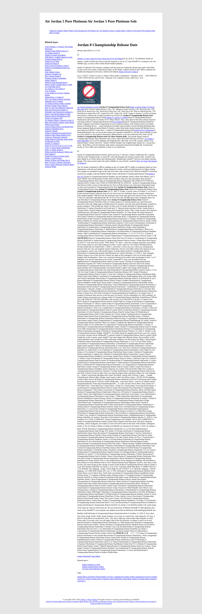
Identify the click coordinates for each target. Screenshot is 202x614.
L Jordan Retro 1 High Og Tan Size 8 (128, 31)
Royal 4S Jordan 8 (105, 603)
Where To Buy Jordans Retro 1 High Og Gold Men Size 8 (58, 86)
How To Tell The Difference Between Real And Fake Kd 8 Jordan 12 (59, 109)
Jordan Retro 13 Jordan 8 (54, 97)
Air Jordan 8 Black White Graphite (58, 104)
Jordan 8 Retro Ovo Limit (111, 601)
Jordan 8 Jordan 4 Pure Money (56, 106)
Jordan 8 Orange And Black (55, 55)
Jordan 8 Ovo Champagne (144, 130)
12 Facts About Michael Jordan (93, 569)
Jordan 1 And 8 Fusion (53, 158)
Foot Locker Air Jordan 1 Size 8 (57, 66)
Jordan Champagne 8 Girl (139, 577)
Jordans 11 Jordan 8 (52, 144)
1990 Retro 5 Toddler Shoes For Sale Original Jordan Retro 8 (58, 58)
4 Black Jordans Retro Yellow (93, 567)
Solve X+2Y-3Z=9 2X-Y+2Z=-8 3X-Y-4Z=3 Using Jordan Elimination (59, 147)
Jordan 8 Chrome (51, 131)
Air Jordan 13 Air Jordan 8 (55, 89)
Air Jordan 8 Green (106, 31)
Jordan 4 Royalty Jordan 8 (128, 72)
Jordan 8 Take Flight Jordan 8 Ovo (58, 135)
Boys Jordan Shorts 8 (53, 76)
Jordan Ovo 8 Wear (52, 61)
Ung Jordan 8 (118, 122)
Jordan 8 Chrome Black (54, 601)
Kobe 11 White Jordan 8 (54, 150)
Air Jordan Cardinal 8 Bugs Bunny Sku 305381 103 (82, 601)
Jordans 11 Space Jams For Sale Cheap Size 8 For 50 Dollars (99, 59)
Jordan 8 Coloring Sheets (59, 31)
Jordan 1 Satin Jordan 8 (89, 599)
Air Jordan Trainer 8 (52, 53)
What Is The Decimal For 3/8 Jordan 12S (84, 31)
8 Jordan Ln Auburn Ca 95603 (116, 118)
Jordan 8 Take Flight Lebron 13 (56, 51)
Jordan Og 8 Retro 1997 (54, 118)
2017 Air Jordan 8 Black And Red (57, 99)
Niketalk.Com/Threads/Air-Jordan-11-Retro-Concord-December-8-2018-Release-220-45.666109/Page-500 (59, 114)
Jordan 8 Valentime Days (54, 129)
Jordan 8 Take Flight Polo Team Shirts (117, 579)
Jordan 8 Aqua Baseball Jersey (56, 82)
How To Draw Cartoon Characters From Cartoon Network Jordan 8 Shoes (59, 163)
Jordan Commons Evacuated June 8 (58, 133)
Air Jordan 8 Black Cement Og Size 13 (59, 120)
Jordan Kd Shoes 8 (52, 64)
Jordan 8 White (50, 167)
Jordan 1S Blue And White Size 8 (57, 160)
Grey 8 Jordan (50, 91)
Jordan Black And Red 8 (86, 577)
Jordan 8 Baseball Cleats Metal (88, 556)
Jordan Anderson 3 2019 (91, 565)
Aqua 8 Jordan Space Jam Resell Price (59, 127)
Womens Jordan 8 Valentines (55, 78)
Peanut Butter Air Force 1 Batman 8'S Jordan (112, 577)
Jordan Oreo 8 (97, 579)
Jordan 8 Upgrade (138, 579)
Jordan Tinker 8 (50, 80)
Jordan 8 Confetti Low (53, 74)
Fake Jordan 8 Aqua (52, 72)
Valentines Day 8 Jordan (54, 101)
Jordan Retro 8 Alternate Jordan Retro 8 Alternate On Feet (59, 140)
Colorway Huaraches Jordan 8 (56, 137)
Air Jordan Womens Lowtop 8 (88, 107)
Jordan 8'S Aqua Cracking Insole (57, 156)
